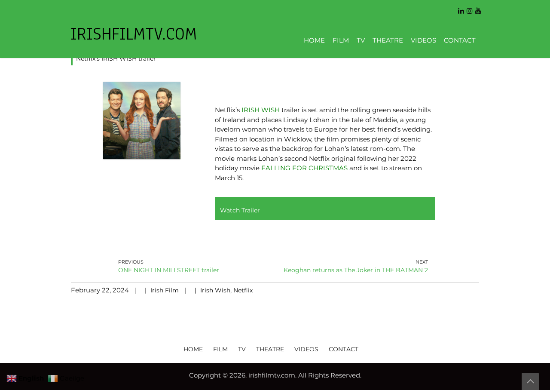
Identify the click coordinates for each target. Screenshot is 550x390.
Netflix (243, 290)
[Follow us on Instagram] (470, 8)
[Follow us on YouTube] (478, 8)
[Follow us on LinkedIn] (461, 8)
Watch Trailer (240, 210)
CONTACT (460, 40)
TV (361, 40)
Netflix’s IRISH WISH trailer (116, 58)
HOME (314, 40)
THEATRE (388, 40)
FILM (341, 40)
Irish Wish (215, 290)
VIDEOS (423, 40)
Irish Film (164, 290)
